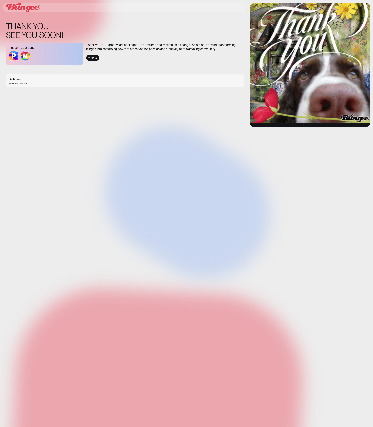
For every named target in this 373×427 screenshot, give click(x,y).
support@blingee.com (18, 83)
